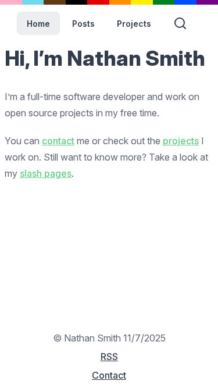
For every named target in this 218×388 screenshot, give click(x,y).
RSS (109, 356)
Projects (134, 24)
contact (58, 141)
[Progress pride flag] (109, 2)
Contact (109, 375)
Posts (83, 24)
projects (181, 141)
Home (38, 24)
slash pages (46, 173)
